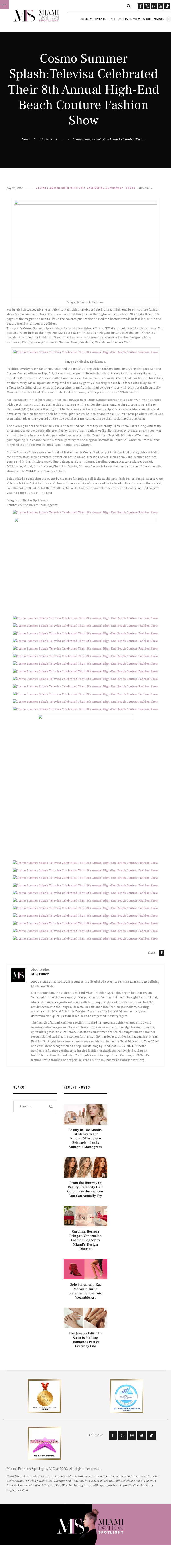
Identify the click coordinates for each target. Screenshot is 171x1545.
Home (26, 139)
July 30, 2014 (15, 188)
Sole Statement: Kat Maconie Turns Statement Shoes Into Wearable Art (85, 1291)
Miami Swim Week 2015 (68, 188)
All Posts (45, 139)
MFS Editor (145, 188)
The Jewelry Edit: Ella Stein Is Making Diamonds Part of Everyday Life (85, 1339)
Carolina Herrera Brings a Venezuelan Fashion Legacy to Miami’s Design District (85, 1240)
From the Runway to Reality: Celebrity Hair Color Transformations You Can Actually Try (85, 1189)
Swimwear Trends (121, 188)
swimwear (97, 188)
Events (43, 188)
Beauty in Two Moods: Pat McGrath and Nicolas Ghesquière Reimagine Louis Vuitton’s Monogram (85, 1138)
